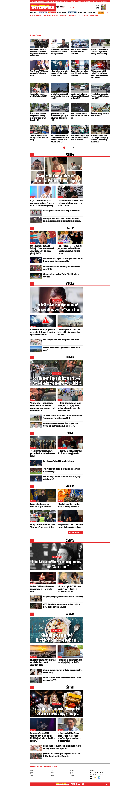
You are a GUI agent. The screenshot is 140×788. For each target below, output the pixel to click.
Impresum (72, 775)
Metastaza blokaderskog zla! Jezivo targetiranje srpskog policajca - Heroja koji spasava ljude (60, 51)
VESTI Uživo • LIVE (77, 784)
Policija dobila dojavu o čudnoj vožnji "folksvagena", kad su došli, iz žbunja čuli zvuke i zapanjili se (42, 526)
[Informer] (69, 7)
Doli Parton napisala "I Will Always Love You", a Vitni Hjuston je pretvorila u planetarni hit (70, 589)
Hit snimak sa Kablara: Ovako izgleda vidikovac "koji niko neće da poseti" (61, 349)
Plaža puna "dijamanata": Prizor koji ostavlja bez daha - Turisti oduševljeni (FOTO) (42, 662)
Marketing (72, 770)
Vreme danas (47, 15)
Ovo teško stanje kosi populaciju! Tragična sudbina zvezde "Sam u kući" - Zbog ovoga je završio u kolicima (56, 308)
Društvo (59, 12)
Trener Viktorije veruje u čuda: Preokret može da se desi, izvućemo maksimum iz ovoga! (61, 470)
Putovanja (34, 657)
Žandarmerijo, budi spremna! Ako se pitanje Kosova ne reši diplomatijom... (79, 51)
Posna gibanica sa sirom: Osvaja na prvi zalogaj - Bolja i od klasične (70, 661)
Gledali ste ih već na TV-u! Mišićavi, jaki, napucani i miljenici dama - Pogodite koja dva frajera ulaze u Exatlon (70, 250)
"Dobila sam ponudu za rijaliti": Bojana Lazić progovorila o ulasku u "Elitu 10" (102, 1)
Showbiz (56, 557)
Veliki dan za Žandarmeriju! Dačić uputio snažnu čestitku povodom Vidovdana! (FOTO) (59, 73)
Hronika (64, 12)
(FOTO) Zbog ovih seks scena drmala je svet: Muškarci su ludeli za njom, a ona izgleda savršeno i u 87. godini (61, 605)
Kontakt (71, 773)
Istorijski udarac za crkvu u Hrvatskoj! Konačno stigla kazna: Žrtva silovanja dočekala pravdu (70, 526)
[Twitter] (93, 772)
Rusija (86, 15)
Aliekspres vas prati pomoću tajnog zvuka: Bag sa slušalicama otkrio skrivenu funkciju (62, 671)
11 (73, 147)
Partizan (33, 448)
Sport (52, 770)
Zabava (85, 12)
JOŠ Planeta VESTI (74, 533)
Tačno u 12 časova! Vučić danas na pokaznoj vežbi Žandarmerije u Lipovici (39, 73)
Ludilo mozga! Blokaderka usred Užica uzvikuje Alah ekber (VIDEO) (61, 211)
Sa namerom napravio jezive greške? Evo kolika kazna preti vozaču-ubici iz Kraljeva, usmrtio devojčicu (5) (57, 381)
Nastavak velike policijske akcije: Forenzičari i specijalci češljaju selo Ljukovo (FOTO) (100, 96)
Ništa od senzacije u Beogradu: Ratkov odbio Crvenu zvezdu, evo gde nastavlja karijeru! (62, 478)
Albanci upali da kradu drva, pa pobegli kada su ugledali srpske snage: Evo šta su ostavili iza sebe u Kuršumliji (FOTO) (39, 52)
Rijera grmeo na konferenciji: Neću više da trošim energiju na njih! (70, 452)
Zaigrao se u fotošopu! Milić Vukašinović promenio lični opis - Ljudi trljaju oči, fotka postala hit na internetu (42, 737)
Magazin (90, 12)
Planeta (80, 12)
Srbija (59, 326)
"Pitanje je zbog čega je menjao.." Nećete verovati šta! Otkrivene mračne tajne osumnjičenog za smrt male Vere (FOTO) (42, 407)
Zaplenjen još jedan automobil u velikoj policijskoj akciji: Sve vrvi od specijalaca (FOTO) (80, 96)
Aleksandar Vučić (35, 15)
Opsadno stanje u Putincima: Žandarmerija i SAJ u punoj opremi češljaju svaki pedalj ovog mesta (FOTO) (59, 117)
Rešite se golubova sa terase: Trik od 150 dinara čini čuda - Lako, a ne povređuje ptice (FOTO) (62, 679)
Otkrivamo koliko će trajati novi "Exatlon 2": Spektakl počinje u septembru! (61, 275)
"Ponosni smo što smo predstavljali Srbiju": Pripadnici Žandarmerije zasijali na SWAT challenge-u (80, 138)
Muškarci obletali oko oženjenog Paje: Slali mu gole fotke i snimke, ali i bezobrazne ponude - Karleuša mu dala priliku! (63, 260)
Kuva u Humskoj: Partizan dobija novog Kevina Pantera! (58, 461)
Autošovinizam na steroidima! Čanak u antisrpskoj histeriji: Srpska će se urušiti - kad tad (70, 203)
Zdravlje (56, 630)
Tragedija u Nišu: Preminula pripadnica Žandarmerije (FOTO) (38, 95)
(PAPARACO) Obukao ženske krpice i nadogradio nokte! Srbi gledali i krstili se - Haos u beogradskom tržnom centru (62, 755)
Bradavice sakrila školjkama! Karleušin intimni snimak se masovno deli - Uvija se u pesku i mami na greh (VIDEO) (62, 747)
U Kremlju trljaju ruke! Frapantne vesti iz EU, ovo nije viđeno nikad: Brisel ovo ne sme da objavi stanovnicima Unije (69, 505)
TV (30, 773)
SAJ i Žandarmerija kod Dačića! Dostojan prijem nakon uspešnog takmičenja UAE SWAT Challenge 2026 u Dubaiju (99, 139)
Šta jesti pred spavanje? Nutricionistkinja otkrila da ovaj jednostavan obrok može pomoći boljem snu (56, 638)
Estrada (56, 704)
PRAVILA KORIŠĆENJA (74, 777)
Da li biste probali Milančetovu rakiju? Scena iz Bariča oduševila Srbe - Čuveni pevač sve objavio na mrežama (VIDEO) (69, 737)
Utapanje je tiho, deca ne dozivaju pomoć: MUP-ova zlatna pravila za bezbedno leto (79, 73)
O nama (71, 772)
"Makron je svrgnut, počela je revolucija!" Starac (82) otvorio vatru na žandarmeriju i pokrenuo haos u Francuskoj (99, 74)
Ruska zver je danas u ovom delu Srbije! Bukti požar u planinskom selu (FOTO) (69, 332)
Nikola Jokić (72, 15)
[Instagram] (95, 772)
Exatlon (33, 243)
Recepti (80, 15)
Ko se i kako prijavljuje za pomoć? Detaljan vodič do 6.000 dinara (61, 340)
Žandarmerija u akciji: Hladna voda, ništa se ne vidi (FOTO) (100, 115)
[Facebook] (90, 772)
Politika (36, 12)
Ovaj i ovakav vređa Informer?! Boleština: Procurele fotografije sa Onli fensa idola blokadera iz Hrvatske (56, 178)
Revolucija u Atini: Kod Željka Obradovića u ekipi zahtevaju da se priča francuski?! (64, 1)
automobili (63, 15)
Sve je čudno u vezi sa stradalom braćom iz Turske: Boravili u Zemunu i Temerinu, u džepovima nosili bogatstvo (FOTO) (62, 417)
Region (59, 400)
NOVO (31, 12)
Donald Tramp (94, 15)
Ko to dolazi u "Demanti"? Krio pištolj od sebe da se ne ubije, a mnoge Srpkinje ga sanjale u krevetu (57, 711)
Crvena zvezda (62, 448)
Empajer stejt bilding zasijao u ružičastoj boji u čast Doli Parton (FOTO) (63, 597)
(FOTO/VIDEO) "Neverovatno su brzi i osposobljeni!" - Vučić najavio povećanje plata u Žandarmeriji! (100, 51)
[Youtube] (98, 772)
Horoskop (55, 15)
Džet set (95, 12)
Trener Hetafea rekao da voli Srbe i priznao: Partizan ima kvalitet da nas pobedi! (43, 453)
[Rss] (100, 772)
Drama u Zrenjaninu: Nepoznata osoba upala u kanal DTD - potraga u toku (80, 116)
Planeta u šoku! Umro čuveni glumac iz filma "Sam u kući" (57, 564)
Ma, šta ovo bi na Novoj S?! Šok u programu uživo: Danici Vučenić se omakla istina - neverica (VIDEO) (42, 203)
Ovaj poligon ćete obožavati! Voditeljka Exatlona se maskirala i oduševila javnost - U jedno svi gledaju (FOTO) (42, 250)
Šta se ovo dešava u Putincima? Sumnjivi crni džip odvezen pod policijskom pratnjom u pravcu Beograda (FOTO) (38, 117)
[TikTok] (103, 772)
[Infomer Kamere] (61, 7)
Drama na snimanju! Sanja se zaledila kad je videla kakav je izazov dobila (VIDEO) (61, 267)
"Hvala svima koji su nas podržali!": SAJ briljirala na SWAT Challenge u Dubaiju (39, 138)
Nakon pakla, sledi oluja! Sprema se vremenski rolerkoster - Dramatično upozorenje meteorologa (42, 332)
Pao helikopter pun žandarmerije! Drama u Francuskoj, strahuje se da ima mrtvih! (60, 96)
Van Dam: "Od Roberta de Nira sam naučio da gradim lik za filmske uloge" (42, 589)
